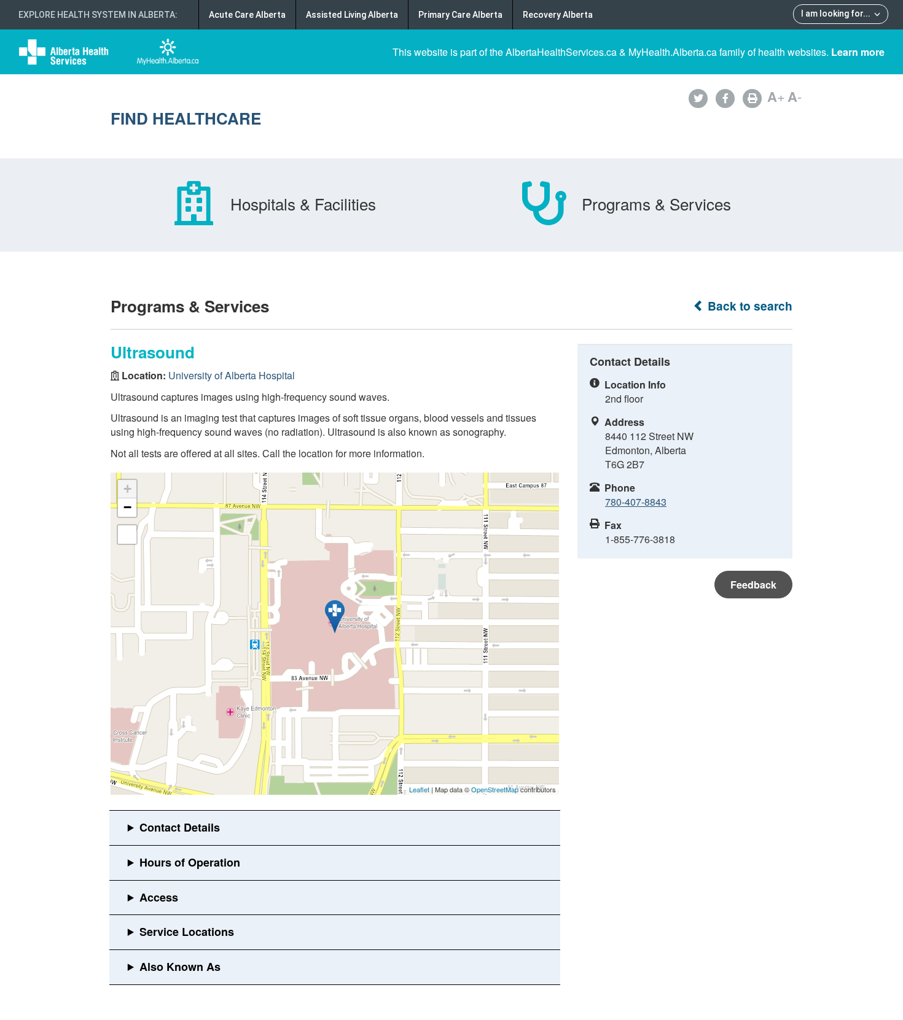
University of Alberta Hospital (231, 375)
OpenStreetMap (494, 789)
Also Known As (180, 967)
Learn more (858, 52)
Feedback (753, 585)
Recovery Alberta (558, 15)
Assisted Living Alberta (352, 15)
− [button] (127, 507)
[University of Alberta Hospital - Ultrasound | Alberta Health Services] (335, 616)
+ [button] (127, 488)
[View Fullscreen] (127, 534)
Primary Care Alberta (460, 15)
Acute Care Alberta (247, 15)
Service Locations (186, 932)
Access (158, 897)
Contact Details (179, 827)
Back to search (748, 306)
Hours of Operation (189, 862)
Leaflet (419, 789)
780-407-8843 (635, 502)
